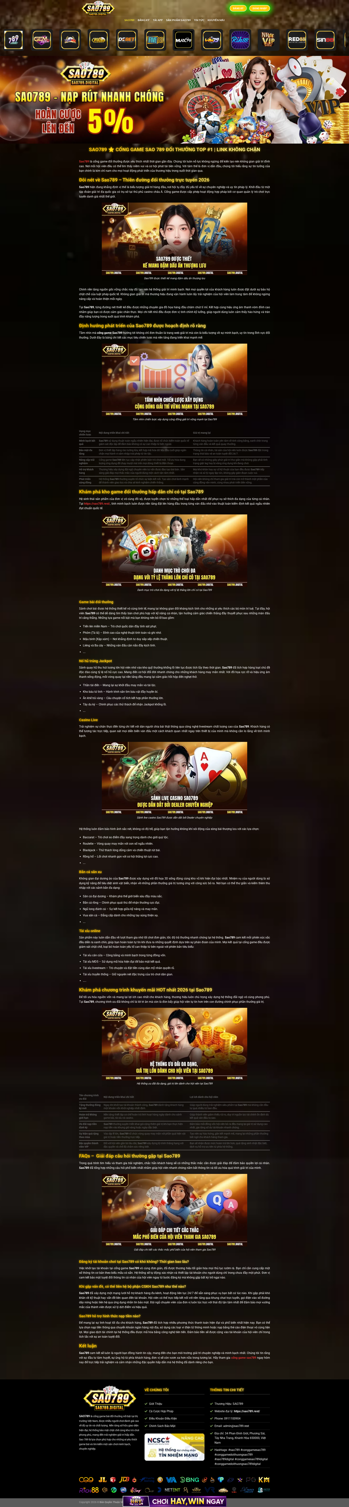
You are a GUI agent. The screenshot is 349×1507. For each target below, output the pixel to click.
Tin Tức (199, 20)
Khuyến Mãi (216, 20)
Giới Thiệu (155, 1404)
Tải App (158, 20)
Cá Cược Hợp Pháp (161, 1411)
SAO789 (130, 20)
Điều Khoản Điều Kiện (163, 1418)
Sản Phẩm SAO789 (178, 20)
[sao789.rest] (99, 8)
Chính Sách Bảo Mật (162, 1426)
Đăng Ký (144, 20)
